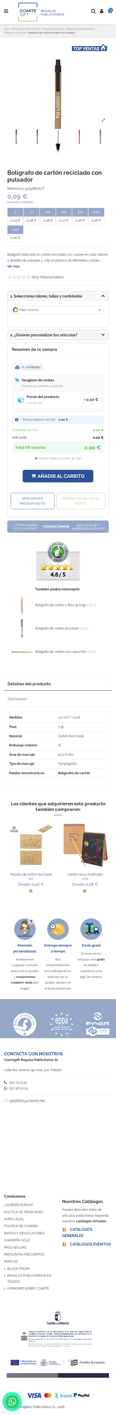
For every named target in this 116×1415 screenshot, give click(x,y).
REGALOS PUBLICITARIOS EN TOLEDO (29, 1278)
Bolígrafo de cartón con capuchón (60, 652)
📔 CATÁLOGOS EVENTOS (86, 1244)
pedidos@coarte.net (27, 1101)
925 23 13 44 (17, 1082)
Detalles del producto (29, 684)
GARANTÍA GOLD (17, 1240)
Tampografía (67, 764)
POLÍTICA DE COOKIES (21, 1226)
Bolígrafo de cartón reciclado (57, 628)
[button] (58, 335)
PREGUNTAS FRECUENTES (24, 1254)
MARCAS (11, 1261)
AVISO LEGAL (14, 1219)
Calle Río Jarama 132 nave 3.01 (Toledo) (33, 1070)
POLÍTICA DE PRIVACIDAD (23, 1212)
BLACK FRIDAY (18, 1269)
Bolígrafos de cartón (74, 773)
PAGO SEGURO (15, 1247)
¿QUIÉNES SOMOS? (18, 1205)
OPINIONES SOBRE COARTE (28, 1288)
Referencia (15, 189)
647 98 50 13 (18, 1088)
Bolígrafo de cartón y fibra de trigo (60, 605)
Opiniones (17, 699)
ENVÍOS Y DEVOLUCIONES (24, 1233)
